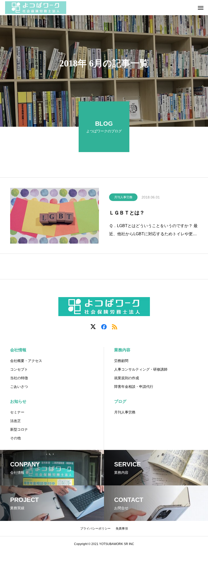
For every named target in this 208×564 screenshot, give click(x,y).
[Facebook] (104, 326)
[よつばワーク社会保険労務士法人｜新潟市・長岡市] (35, 7)
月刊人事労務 (123, 197)
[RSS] (114, 326)
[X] (93, 326)
